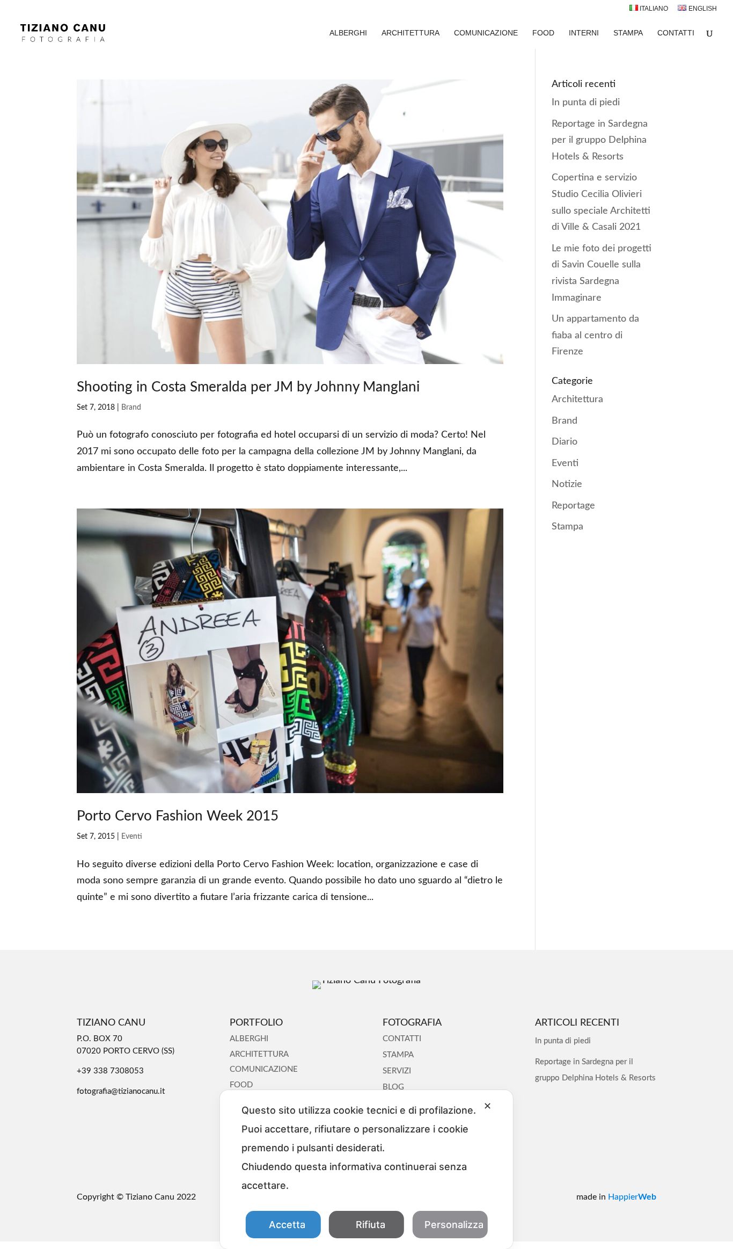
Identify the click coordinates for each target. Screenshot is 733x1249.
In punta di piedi (586, 102)
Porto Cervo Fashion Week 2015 (177, 816)
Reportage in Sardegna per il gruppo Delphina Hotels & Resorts (600, 140)
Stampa (567, 527)
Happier (632, 1197)
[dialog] (366, 1169)
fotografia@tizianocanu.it (121, 1091)
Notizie (567, 484)
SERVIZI (397, 1071)
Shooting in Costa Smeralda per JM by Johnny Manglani (248, 387)
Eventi (131, 836)
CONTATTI (675, 33)
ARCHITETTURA (410, 33)
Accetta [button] (287, 1224)
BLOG (393, 1087)
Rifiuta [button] (370, 1224)
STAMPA (628, 33)
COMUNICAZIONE (486, 33)
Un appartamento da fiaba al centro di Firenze (595, 335)
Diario (564, 442)
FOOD (543, 33)
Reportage (573, 506)
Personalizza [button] (453, 1224)
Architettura (577, 399)
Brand (131, 407)
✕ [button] (487, 1106)
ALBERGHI (348, 33)
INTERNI (584, 33)
